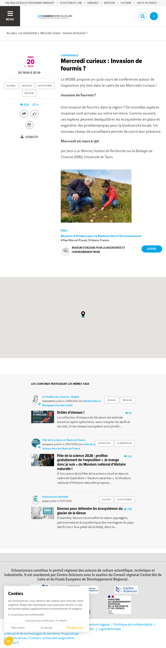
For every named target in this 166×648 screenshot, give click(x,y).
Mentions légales (98, 624)
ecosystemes (45, 85)
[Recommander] (35, 114)
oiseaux (111, 400)
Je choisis (46, 627)
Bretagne (109, 3)
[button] (8, 641)
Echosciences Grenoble (55, 497)
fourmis (11, 85)
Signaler (31, 137)
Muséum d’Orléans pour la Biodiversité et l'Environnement (101, 236)
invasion (27, 85)
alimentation (124, 443)
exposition (104, 443)
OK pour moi (75, 627)
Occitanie (125, 3)
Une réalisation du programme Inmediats (29, 3)
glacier (106, 499)
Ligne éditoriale (110, 628)
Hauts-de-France (147, 3)
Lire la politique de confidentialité (26, 614)
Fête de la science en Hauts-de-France (63, 440)
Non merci (18, 627)
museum (29, 93)
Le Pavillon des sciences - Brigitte (60, 397)
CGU (91, 628)
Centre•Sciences (15, 638)
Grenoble (93, 3)
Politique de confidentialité (133, 624)
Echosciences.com (71, 3)
